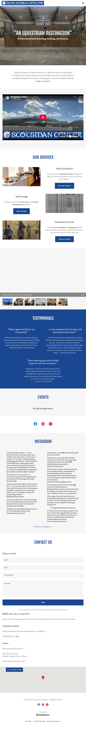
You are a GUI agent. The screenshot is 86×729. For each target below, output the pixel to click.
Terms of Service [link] (60, 609)
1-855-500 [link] (6, 636)
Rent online (21, 211)
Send (43, 602)
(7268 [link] (17, 636)
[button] (83, 3)
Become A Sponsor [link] (53, 721)
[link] (23, 3)
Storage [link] (28, 721)
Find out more (64, 239)
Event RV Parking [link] (39, 721)
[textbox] (43, 560)
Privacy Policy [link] (49, 609)
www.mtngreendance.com (12, 295)
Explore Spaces (64, 186)
